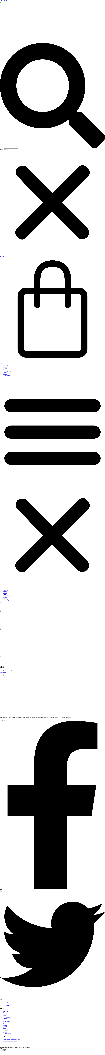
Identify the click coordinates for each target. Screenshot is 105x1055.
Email (1, 1048)
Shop (4, 369)
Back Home (3, 672)
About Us (5, 365)
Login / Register (7, 375)
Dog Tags (8, 371)
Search (1, 149)
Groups (5, 372)
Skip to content (3, 0)
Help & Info (6, 1002)
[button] (52, 95)
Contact (5, 374)
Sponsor (5, 367)
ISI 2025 (5, 368)
